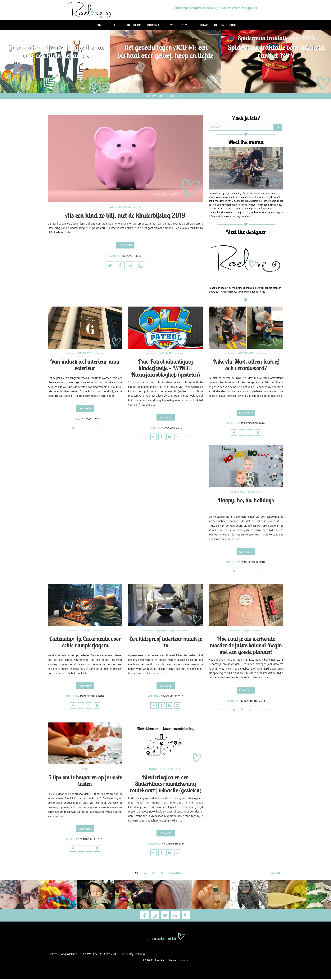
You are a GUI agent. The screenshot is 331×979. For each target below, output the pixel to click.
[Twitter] (165, 915)
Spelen (85, 630)
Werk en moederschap (189, 25)
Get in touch (225, 25)
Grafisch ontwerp (125, 25)
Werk (246, 630)
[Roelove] (165, 936)
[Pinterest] (186, 915)
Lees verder (125, 245)
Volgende (175, 872)
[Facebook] (144, 915)
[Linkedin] (175, 915)
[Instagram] (155, 915)
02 (145, 872)
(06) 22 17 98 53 (110, 954)
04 (162, 872)
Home (99, 25)
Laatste (275, 872)
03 (153, 872)
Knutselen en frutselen (165, 769)
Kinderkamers (165, 630)
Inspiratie (156, 25)
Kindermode (246, 353)
